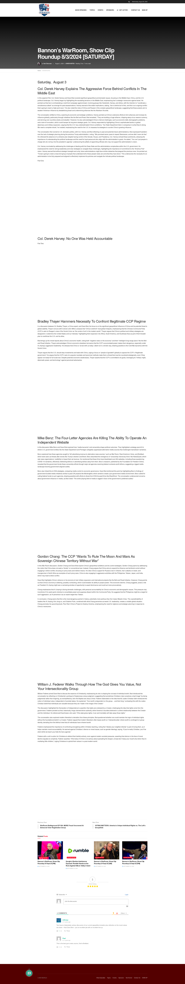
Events (100, 10)
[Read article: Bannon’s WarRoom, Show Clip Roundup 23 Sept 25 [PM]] (135, 850)
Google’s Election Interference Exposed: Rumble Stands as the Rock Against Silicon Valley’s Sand (78, 863)
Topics (92, 10)
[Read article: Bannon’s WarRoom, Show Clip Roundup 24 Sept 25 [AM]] (106, 850)
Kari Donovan (48, 63)
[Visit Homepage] (44, 10)
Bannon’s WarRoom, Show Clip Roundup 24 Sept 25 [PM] (49, 862)
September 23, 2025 (128, 866)
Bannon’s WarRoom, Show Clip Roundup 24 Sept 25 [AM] (105, 862)
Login (126, 894)
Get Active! (123, 10)
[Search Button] (129, 1)
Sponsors (110, 10)
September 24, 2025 (43, 866)
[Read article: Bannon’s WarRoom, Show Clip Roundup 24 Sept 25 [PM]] (50, 850)
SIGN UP (144, 10)
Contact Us (135, 10)
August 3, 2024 (59, 63)
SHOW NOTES (70, 63)
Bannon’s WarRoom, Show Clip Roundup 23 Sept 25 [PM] (133, 862)
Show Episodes (80, 10)
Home (39, 70)
